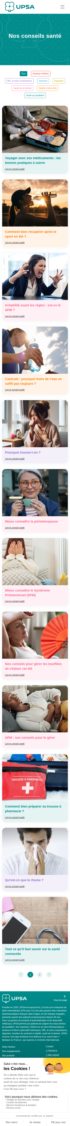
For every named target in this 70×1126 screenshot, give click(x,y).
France (52, 1051)
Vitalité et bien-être (47, 88)
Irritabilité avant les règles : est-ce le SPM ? (33, 307)
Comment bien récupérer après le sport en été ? (30, 234)
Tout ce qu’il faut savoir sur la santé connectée (32, 951)
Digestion (59, 81)
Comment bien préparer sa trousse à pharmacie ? (33, 809)
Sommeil (43, 81)
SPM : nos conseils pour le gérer (30, 737)
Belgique (53, 1055)
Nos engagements (11, 1051)
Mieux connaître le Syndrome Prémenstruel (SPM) (27, 593)
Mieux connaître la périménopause (31, 521)
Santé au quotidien (35, 95)
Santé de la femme (22, 88)
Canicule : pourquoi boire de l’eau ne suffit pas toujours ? (33, 381)
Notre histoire (8, 1047)
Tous (23, 73)
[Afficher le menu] (62, 6)
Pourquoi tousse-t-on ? (23, 452)
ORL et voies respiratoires (19, 81)
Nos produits (8, 1055)
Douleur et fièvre (41, 73)
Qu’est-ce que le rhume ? (24, 880)
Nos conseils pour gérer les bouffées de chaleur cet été (33, 666)
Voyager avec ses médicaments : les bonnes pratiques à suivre (33, 160)
